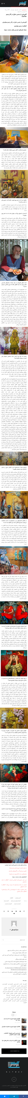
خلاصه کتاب (13, 986)
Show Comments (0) (14, 1051)
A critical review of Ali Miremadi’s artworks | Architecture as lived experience (16, 969)
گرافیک (24, 1002)
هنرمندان (12, 10)
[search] (3, 940)
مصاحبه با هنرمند (17, 904)
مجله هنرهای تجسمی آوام (15, 901)
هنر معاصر (24, 999)
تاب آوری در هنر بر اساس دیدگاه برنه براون (17, 950)
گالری (9, 1001)
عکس (9, 989)
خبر (19, 10)
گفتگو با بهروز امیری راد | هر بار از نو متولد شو (12, 1019)
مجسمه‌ (15, 991)
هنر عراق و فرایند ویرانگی (21, 959)
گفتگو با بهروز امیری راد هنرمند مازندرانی (11, 1026)
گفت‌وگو (16, 10)
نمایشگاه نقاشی (23, 997)
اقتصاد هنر (10, 984)
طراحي (5, 988)
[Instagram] (18, 1072)
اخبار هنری (16, 984)
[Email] (8, 911)
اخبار (20, 984)
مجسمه (24, 991)
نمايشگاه (12, 995)
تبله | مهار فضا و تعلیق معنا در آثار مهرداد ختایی (16, 961)
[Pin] (16, 911)
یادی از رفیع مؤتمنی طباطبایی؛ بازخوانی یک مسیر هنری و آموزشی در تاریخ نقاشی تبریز (14, 973)
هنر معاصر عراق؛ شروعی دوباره (20, 953)
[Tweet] (20, 911)
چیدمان (13, 1001)
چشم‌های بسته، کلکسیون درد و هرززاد (18, 874)
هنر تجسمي (13, 997)
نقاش (19, 993)
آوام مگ (24, 984)
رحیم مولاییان (17, 898)
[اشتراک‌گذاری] (12, 911)
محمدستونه (6, 901)
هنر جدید (8, 997)
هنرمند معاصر (6, 999)
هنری (18, 1001)
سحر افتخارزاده (11, 988)
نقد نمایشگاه (23, 995)
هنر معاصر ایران (17, 999)
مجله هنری (24, 993)
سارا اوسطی (24, 10)
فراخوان (5, 989)
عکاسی (17, 989)
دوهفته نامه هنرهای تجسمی (20, 988)
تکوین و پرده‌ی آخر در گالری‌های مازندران (18, 871)
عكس (21, 989)
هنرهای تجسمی (23, 1001)
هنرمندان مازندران (8, 904)
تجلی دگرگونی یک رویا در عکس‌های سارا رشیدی (11, 1041)
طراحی (25, 989)
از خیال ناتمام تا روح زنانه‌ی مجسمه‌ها (18, 868)
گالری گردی (5, 1001)
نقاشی (15, 993)
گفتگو (11, 898)
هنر (17, 997)
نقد (4, 993)
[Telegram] (15, 1072)
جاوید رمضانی (23, 986)
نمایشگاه (8, 995)
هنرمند (11, 999)
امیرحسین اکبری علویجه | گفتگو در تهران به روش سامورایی (12, 1034)
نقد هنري (18, 995)
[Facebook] (21, 1072)
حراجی (18, 986)
